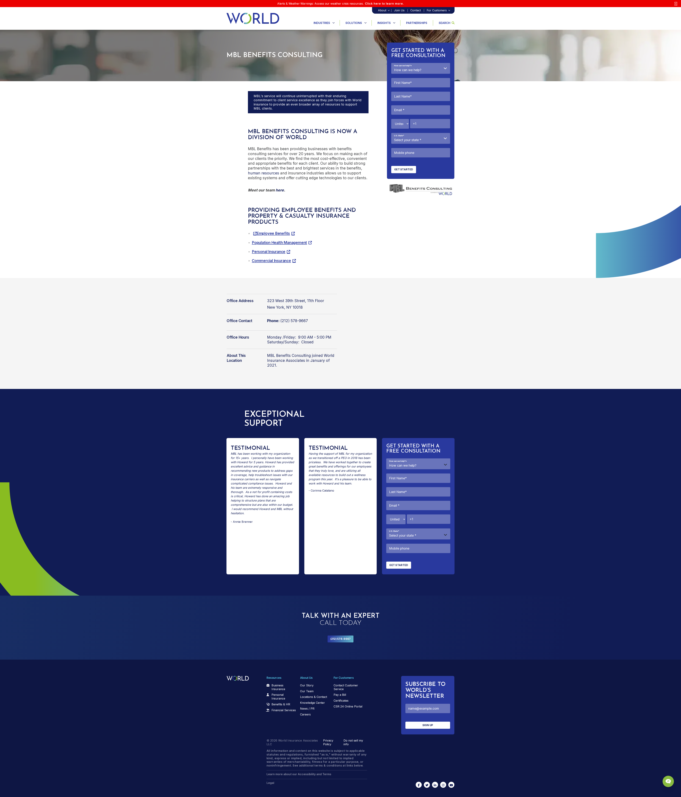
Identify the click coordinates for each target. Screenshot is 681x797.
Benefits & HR (281, 704)
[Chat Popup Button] (668, 781)
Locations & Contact (313, 697)
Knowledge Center (312, 702)
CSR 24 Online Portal (348, 706)
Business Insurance (278, 687)
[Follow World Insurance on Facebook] (419, 785)
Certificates (341, 700)
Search (444, 23)
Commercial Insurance (271, 260)
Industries (322, 23)
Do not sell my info (353, 742)
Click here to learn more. (384, 3)
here (280, 190)
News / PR (307, 708)
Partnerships (416, 23)
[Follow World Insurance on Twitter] (427, 785)
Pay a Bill (340, 694)
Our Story (307, 685)
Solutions (353, 23)
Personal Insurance (268, 251)
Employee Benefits (273, 233)
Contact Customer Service (346, 687)
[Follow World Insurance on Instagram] (443, 785)
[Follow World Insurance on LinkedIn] (435, 785)
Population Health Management (279, 242)
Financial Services (284, 710)
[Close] (676, 3)
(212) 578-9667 (340, 638)
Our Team (307, 691)
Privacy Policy (328, 742)
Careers (305, 714)
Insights (384, 23)
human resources (263, 173)
